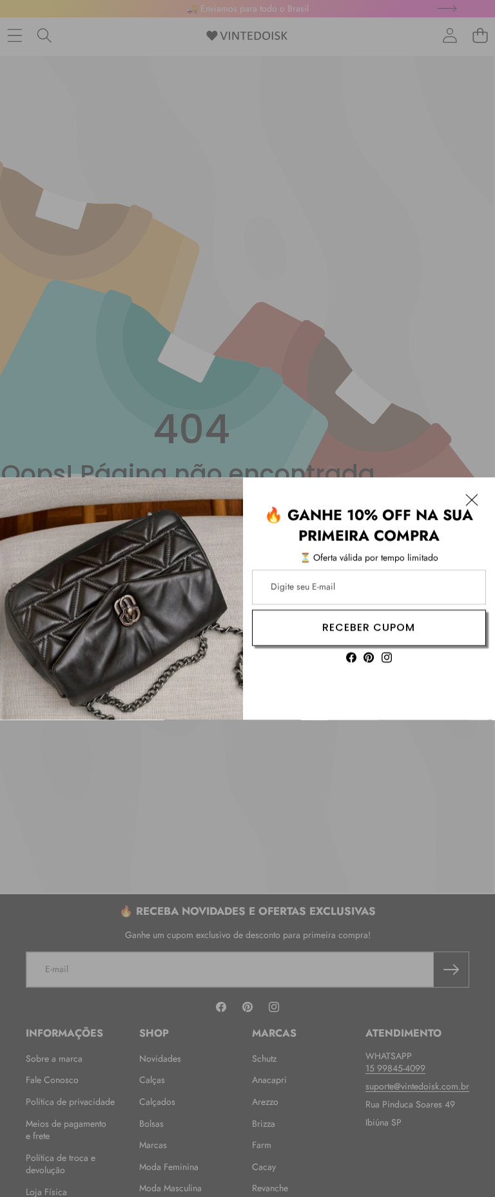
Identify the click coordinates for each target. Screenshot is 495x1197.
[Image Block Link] (121, 598)
